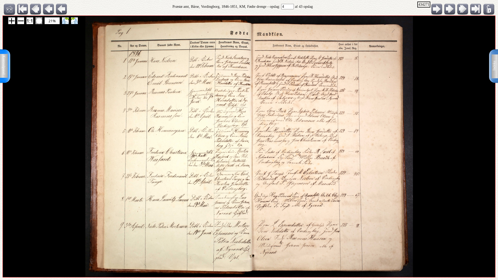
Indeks (494, 66)
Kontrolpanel (4, 65)
